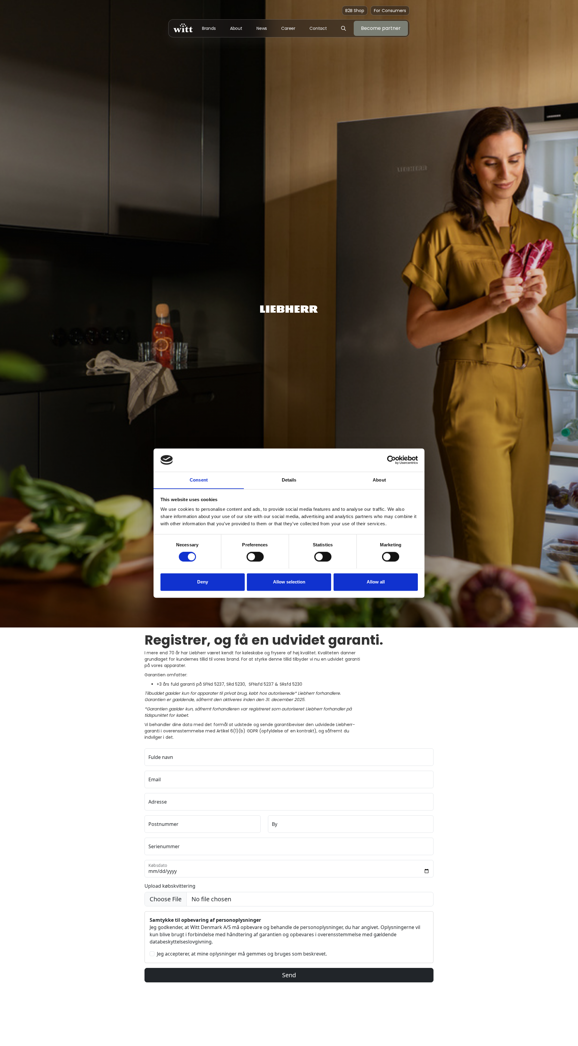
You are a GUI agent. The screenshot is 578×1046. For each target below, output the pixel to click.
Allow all (376, 581)
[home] (183, 28)
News (261, 28)
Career (288, 28)
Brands (209, 28)
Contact (318, 28)
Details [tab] (289, 479)
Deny (202, 581)
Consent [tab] (199, 479)
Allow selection (289, 581)
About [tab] (379, 479)
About (236, 28)
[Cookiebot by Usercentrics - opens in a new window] (391, 459)
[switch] (255, 556)
